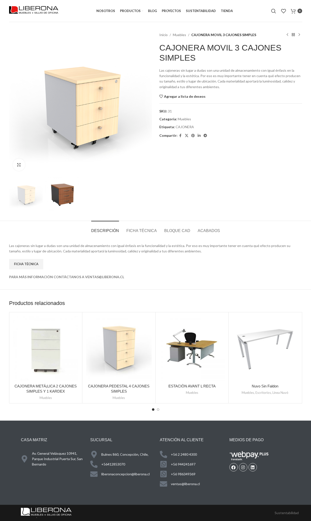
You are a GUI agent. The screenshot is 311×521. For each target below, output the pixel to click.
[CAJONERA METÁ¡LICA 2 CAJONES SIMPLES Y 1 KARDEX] (46, 349)
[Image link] (46, 512)
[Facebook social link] (180, 135)
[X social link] (186, 135)
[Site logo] (33, 10)
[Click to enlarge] (19, 165)
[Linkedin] (253, 467)
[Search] (274, 11)
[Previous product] (287, 35)
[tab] (105, 228)
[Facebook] (233, 467)
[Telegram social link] (205, 135)
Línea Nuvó (280, 393)
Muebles (179, 35)
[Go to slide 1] (153, 409)
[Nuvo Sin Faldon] (265, 349)
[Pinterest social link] (193, 135)
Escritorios (263, 393)
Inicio (163, 35)
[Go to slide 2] (158, 409)
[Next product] (299, 35)
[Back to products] (293, 35)
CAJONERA (185, 127)
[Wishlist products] (283, 11)
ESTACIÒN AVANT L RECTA (192, 386)
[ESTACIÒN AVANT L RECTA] (192, 349)
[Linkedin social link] (199, 135)
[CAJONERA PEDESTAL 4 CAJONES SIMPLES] (119, 349)
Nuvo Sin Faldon (265, 386)
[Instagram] (243, 467)
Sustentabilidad (287, 513)
